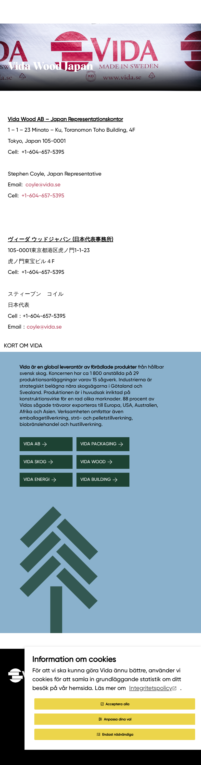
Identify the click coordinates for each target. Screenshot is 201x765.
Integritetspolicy (150, 688)
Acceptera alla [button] (117, 704)
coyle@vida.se (43, 184)
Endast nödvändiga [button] (117, 734)
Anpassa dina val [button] (117, 719)
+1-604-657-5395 (43, 195)
